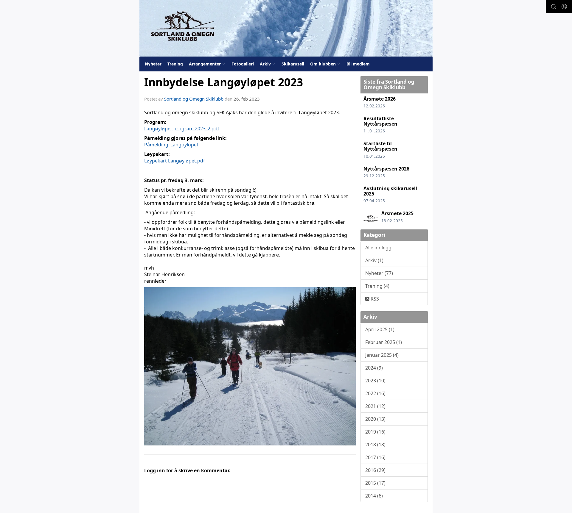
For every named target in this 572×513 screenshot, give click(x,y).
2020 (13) (375, 419)
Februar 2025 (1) (383, 342)
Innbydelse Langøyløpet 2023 (223, 82)
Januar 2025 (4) (382, 355)
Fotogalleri (242, 64)
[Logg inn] (564, 6)
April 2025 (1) (379, 329)
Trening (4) (377, 286)
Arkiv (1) (374, 260)
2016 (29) (375, 470)
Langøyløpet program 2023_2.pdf (181, 128)
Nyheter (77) (379, 273)
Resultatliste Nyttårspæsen (380, 121)
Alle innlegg (378, 247)
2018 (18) (375, 444)
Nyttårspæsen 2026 (386, 168)
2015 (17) (375, 483)
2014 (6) (374, 495)
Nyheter (153, 64)
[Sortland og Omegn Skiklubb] (286, 28)
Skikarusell (293, 64)
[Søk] (553, 6)
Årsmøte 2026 (379, 99)
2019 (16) (375, 431)
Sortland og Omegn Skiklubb (193, 99)
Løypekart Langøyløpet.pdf (174, 160)
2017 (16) (375, 457)
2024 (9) (374, 368)
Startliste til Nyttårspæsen (380, 146)
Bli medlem (358, 64)
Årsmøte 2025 (397, 213)
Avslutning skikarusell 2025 (390, 191)
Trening (175, 64)
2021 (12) (375, 406)
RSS (374, 298)
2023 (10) (375, 380)
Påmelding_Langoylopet (171, 144)
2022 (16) (375, 393)
